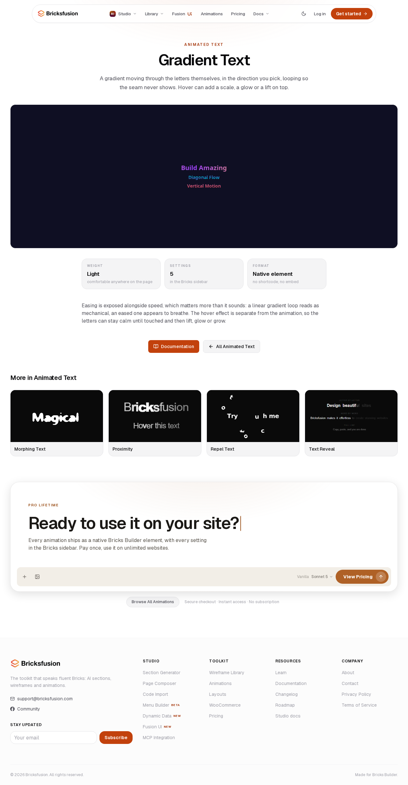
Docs (258, 14)
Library (151, 14)
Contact (350, 683)
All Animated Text (235, 346)
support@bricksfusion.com (45, 699)
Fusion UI (157, 727)
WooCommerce (225, 705)
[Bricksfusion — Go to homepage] (58, 14)
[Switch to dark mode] (304, 14)
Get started (348, 14)
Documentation (177, 346)
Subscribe (116, 737)
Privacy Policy (356, 694)
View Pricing (358, 577)
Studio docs (288, 716)
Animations (212, 14)
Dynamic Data (162, 716)
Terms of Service (359, 705)
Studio (121, 14)
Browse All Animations (153, 601)
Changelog (286, 694)
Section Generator (161, 672)
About (348, 672)
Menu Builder (161, 705)
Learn (281, 672)
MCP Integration (159, 737)
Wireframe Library (226, 672)
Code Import (155, 694)
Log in (320, 14)
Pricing (238, 14)
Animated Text (204, 44)
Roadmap (285, 705)
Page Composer (159, 683)
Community (28, 709)
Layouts (217, 694)
